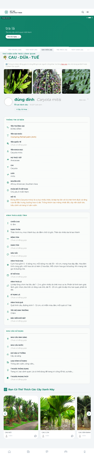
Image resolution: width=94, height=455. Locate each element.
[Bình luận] (35, 436)
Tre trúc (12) (62, 50)
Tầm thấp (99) (31, 50)
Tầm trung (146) (15, 50)
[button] (82, 12)
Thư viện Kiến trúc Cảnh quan (19, 54)
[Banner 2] (89, 17)
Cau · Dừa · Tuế (23, 57)
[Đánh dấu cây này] (8, 101)
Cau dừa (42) (47, 50)
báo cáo (64, 64)
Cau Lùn (45, 432)
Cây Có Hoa (22, 109)
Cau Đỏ (8, 432)
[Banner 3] (92, 17)
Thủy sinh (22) (77, 50)
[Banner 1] (87, 17)
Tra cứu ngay (13, 37)
